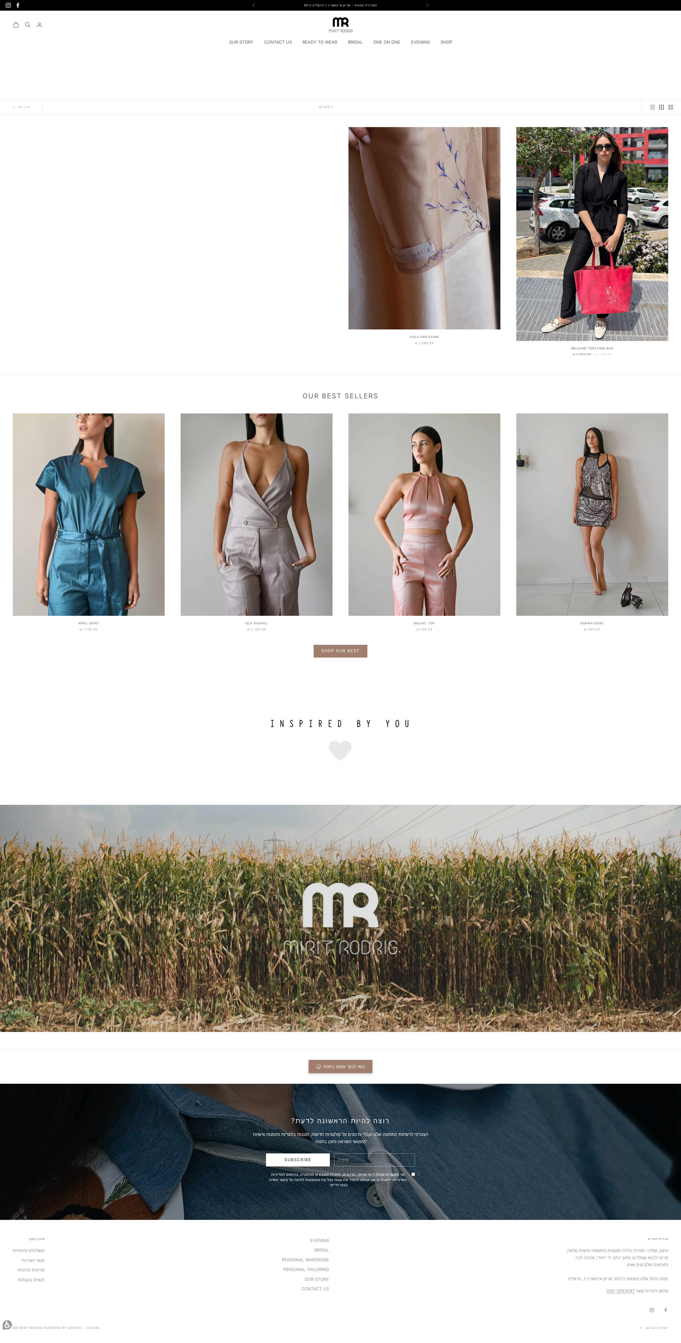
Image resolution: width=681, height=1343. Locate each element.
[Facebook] (18, 5)
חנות (646, 58)
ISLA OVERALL (256, 623)
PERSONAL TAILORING (306, 1269)
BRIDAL (355, 42)
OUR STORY (241, 42)
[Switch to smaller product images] (661, 107)
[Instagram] (8, 5)
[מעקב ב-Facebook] (665, 1310)
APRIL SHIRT (88, 623)
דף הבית (662, 58)
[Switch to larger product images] (670, 107)
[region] (642, 58)
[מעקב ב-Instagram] (651, 1310)
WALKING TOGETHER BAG (592, 348)
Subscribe (297, 1159)
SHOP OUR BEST (340, 650)
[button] (7, 1324)
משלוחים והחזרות (29, 1250)
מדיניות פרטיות (31, 1270)
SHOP (446, 42)
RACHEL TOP (424, 623)
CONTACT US (278, 42)
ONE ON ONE (386, 42)
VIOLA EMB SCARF (424, 337)
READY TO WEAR (319, 42)
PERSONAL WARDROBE (305, 1259)
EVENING (420, 42)
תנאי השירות (33, 1260)
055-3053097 (621, 1291)
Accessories (626, 58)
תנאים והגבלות (31, 1279)
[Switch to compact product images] (652, 107)
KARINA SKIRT (592, 623)
